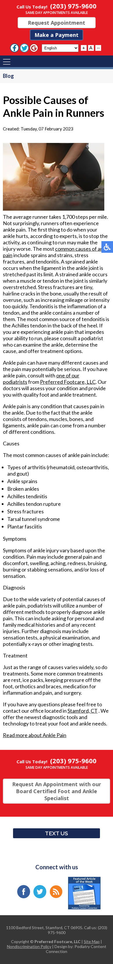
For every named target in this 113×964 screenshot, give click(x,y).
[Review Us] (34, 47)
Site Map (92, 941)
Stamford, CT (83, 710)
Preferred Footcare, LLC (68, 382)
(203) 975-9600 (73, 5)
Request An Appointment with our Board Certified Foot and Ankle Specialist (56, 791)
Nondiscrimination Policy (29, 946)
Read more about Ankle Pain (34, 735)
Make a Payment (56, 34)
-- (98, 47)
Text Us (56, 833)
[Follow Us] (24, 47)
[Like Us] (14, 47)
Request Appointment (56, 22)
